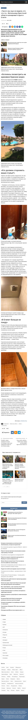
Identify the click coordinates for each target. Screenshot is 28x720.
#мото (12, 681)
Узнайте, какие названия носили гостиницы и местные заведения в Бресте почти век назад (6, 443)
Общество (5, 634)
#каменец (3, 676)
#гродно (21, 672)
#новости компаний (19, 683)
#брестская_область (13, 423)
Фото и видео (5, 655)
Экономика (5, 658)
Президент (5, 640)
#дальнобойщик (5, 674)
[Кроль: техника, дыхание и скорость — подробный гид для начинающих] (7, 474)
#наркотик (4, 683)
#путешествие (4, 425)
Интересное (5, 629)
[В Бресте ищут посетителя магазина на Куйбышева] (4, 537)
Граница (4, 624)
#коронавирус (22, 676)
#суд (8, 690)
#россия (24, 688)
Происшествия (6, 642)
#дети (11, 674)
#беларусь (4, 669)
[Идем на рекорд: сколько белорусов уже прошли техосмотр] (4, 531)
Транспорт (5, 652)
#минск (18, 678)
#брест (21, 669)
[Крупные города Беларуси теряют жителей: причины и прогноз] (4, 50)
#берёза (9, 669)
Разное (4, 647)
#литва (7, 678)
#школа (22, 690)
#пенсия (3, 685)
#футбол (17, 690)
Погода (4, 637)
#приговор (9, 688)
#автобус (12, 667)
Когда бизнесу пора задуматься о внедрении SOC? (12, 554)
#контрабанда (15, 676)
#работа (19, 688)
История (4, 632)
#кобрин (8, 676)
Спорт (4, 650)
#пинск (8, 685)
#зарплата (22, 674)
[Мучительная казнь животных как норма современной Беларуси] (4, 44)
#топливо (12, 690)
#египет (20, 423)
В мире (4, 622)
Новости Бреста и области (7, 2)
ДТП (4, 627)
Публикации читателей (7, 645)
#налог (24, 681)
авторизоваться (4, 498)
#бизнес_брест (15, 669)
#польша (3, 688)
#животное (16, 674)
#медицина (13, 678)
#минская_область (5, 681)
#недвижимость (10, 683)
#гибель (16, 672)
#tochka (3, 667)
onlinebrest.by (23, 421)
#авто (7, 667)
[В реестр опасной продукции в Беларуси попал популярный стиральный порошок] (4, 519)
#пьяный (14, 688)
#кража (3, 678)
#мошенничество (18, 681)
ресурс (13, 610)
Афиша (4, 619)
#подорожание (14, 685)
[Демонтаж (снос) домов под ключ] (20, 474)
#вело (12, 672)
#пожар (20, 685)
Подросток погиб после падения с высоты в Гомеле (13, 568)
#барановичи (6, 423)
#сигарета (4, 690)
